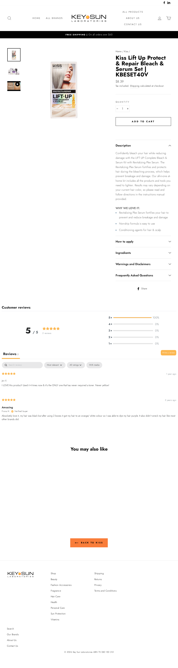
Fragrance (56, 590)
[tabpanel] (89, 394)
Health (54, 602)
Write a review (168, 352)
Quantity (123, 102)
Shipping (134, 86)
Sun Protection (58, 613)
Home (37, 18)
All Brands (54, 18)
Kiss (126, 51)
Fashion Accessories (61, 585)
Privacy (98, 585)
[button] (133, 317)
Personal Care (58, 608)
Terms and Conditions (105, 590)
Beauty (54, 579)
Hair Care (55, 596)
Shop (53, 573)
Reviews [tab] (11, 353)
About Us (133, 18)
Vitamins (55, 619)
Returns (98, 579)
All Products (133, 12)
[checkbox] (94, 365)
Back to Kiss (91, 542)
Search (10, 628)
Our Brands (13, 634)
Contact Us (133, 24)
